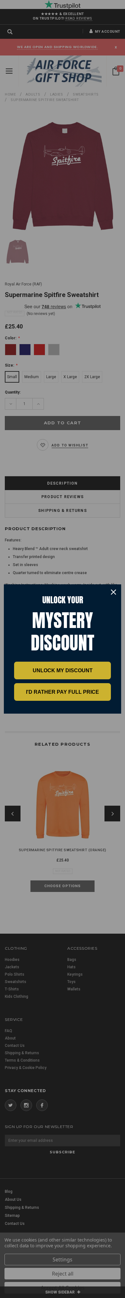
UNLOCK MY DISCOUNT (63, 670)
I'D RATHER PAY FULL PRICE (62, 692)
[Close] (113, 592)
